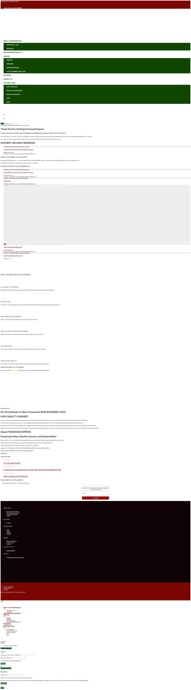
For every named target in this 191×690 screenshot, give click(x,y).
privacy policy (84, 680)
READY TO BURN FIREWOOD (13, 41)
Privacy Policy (10, 542)
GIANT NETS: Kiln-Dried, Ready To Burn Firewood (18, 149)
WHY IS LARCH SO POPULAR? (16, 476)
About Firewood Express (14, 90)
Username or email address (10, 655)
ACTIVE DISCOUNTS (12, 463)
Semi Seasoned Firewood (13, 513)
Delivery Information (13, 94)
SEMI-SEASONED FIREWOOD (13, 52)
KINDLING (7, 56)
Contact (9, 522)
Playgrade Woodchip (12, 514)
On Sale (8, 515)
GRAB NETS (10, 48)
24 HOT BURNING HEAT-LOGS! (16, 71)
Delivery (9, 534)
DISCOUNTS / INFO (9, 83)
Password (6, 658)
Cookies (9, 544)
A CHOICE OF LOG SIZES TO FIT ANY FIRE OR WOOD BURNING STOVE (32, 470)
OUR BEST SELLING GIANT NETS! (10, 1)
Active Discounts (12, 86)
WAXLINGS (10, 64)
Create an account (6, 668)
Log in (3, 663)
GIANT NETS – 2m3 (12, 44)
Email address (4, 675)
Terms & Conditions (12, 541)
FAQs (8, 98)
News (8, 102)
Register (3, 683)
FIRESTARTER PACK (13, 67)
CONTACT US (8, 79)
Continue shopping (6, 648)
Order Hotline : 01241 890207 (13, 8)
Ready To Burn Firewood (13, 511)
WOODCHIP (7, 75)
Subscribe (95, 498)
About (8, 531)
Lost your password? (15, 660)
